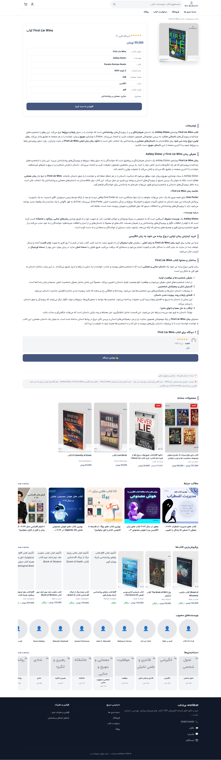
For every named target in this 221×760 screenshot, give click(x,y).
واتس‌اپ (192, 734)
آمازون (195, 252)
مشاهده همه (23, 483)
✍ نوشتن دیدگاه (110, 358)
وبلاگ (146, 12)
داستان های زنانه (183, 375)
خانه (196, 19)
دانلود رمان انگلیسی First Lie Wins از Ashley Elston (79, 381)
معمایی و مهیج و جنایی (166, 375)
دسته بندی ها (190, 12)
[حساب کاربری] (32, 4)
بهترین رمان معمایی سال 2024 (176, 381)
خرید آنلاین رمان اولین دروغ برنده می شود (148, 381)
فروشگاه (175, 12)
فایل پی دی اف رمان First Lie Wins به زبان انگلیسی (178, 386)
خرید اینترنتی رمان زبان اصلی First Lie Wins (115, 381)
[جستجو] (114, 4)
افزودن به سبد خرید (84, 106)
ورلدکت (51, 141)
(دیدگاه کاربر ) (123, 36)
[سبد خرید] (26, 4)
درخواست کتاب (160, 12)
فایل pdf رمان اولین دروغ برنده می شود (44, 381)
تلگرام (193, 728)
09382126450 (189, 722)
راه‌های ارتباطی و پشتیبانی (58, 718)
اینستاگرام (192, 740)
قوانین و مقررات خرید (60, 712)
